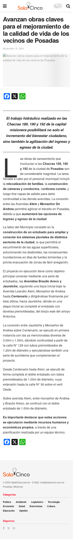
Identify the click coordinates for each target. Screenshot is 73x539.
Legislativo (37, 502)
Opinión (23, 510)
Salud (22, 506)
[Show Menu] (5, 6)
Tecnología (54, 502)
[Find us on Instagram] (14, 528)
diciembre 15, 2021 (13, 48)
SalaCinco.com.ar (20, 482)
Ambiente (21, 502)
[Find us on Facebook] (3, 528)
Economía (8, 506)
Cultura (51, 506)
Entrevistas (36, 506)
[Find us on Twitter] (8, 528)
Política (7, 502)
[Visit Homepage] (30, 6)
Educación (9, 510)
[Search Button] (68, 6)
